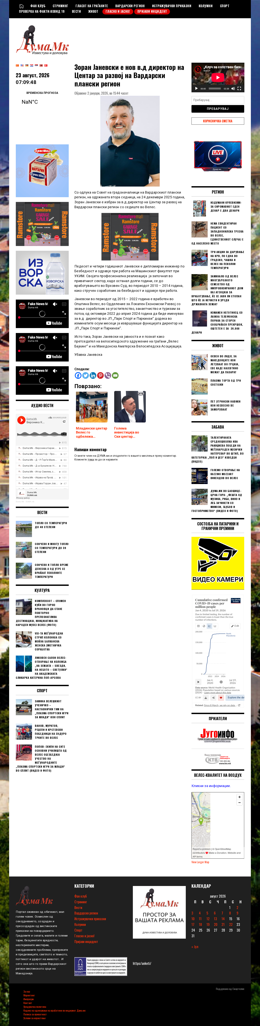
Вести (76, 11)
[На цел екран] (239, 88)
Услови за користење (34, 1018)
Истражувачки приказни (171, 6)
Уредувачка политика (34, 1007)
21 (223, 924)
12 (208, 918)
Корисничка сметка (217, 121)
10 (193, 918)
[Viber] (107, 375)
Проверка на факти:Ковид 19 (42, 11)
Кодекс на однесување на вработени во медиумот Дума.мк (54, 1010)
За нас (26, 991)
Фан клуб (37, 6)
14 (223, 918)
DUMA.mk (30, 502)
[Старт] (196, 88)
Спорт (225, 6)
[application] (217, 77)
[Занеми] (233, 88)
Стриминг (60, 6)
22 (231, 924)
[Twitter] (85, 375)
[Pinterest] (100, 375)
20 (215, 924)
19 (208, 924)
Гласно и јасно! (118, 11)
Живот (93, 11)
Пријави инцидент (152, 11)
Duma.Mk (20, 502)
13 (215, 918)
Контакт (27, 1003)
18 (200, 924)
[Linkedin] (93, 375)
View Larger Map (200, 862)
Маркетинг (29, 995)
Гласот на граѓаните (92, 6)
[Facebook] (78, 375)
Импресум (28, 999)
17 (192, 924)
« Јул (194, 946)
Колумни (206, 6)
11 (200, 918)
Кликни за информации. (211, 786)
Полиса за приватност (35, 1014)
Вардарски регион (130, 6)
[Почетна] (21, 5)
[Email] (115, 375)
